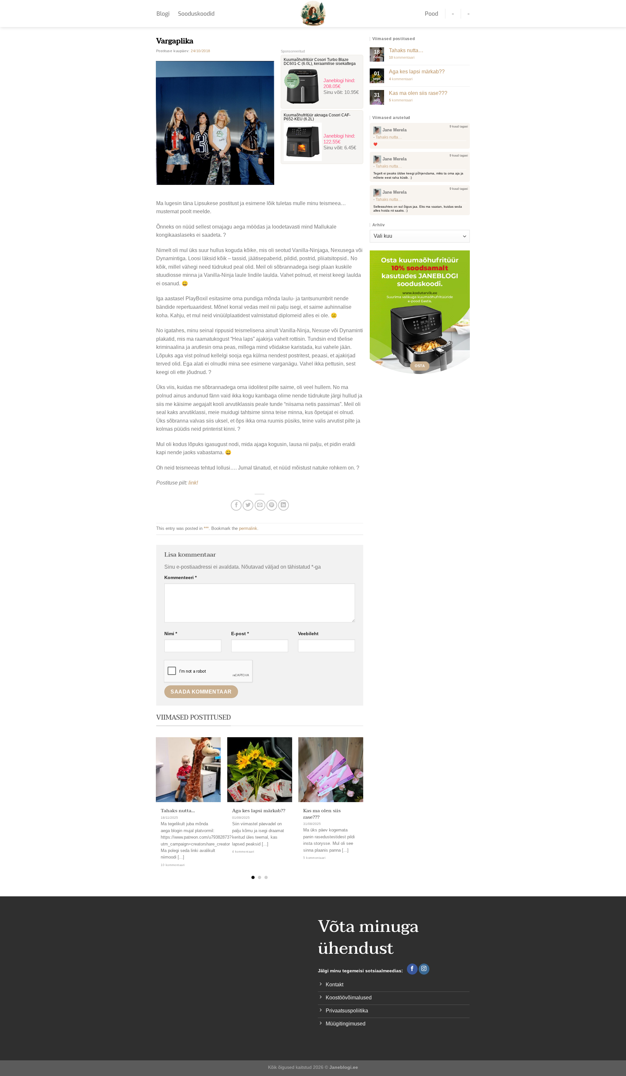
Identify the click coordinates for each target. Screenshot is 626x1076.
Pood (431, 14)
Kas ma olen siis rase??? (322, 814)
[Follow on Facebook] (412, 969)
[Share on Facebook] (236, 505)
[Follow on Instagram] (424, 969)
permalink (248, 528)
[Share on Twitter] (248, 505)
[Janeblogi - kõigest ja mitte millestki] (313, 13)
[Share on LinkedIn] (283, 505)
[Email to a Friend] (260, 505)
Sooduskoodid (196, 14)
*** (206, 528)
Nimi (170, 633)
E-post (240, 633)
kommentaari (401, 57)
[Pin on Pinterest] (271, 505)
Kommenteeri (180, 577)
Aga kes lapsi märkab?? (258, 811)
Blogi (163, 14)
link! (193, 483)
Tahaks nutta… (178, 811)
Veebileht (308, 633)
